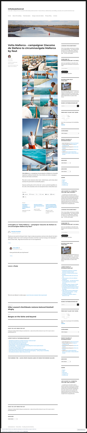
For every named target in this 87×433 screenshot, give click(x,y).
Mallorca (15, 66)
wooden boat (14, 62)
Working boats (11, 63)
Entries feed (64, 182)
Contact (55, 15)
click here (63, 124)
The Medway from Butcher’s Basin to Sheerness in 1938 (19, 351)
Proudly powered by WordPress (28, 426)
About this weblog (17, 15)
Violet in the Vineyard (74, 143)
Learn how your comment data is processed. (36, 295)
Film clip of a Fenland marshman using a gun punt (18, 341)
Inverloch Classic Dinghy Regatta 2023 (16, 348)
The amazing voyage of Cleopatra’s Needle (17, 346)
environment (10, 65)
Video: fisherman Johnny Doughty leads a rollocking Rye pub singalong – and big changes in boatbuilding (29, 350)
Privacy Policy (48, 15)
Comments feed (65, 183)
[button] (34, 63)
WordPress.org (65, 185)
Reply (9, 242)
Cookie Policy (25, 431)
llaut (12, 66)
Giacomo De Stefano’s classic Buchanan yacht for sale (39, 206)
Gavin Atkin (10, 58)
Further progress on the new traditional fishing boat (19, 344)
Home (9, 15)
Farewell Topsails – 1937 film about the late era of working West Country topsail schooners (26, 345)
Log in (63, 181)
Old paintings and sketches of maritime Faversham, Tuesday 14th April (22, 340)
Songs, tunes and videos (38, 15)
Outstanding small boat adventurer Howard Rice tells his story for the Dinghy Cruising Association (27, 349)
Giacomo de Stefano (16, 231)
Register (63, 180)
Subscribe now (64, 71)
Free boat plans (26, 15)
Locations (10, 62)
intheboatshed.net (16, 9)
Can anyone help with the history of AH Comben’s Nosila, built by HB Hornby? (70, 153)
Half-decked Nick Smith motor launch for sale (17, 343)
